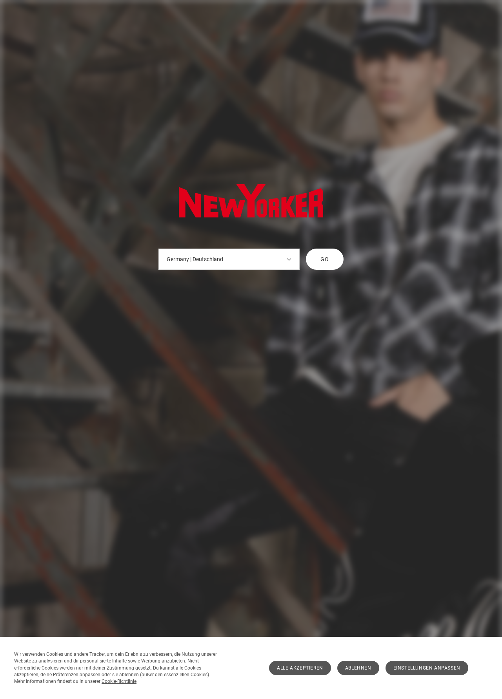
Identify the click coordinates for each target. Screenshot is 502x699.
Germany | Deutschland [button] (195, 259)
